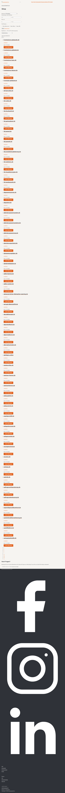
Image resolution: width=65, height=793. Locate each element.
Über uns (3, 776)
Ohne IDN (18, 26)
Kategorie (3, 13)
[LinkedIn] (32, 761)
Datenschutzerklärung (5, 779)
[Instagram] (32, 699)
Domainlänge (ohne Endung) (7, 15)
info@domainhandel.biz (5, 788)
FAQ (2, 778)
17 (4, 554)
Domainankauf (4, 768)
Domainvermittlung (4, 769)
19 (4, 557)
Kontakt (3, 771)
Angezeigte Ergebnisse (6, 35)
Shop (2, 766)
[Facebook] (32, 636)
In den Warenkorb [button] (8, 47)
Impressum (3, 781)
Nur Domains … (4, 23)
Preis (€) (3, 19)
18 (4, 556)
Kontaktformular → (7, 568)
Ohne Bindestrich (6, 26)
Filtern (3, 28)
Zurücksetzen (6, 28)
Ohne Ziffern (12, 26)
